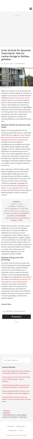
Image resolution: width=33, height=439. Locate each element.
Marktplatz (17, 317)
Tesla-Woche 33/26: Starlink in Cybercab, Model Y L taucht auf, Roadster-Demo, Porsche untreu (16, 399)
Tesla (23, 311)
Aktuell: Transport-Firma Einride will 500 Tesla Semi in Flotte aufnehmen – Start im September (16, 379)
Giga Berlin (9, 311)
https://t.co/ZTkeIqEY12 (21, 213)
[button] (16, 9)
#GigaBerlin (16, 202)
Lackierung (17, 311)
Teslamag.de (16, 4)
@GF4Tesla (7, 87)
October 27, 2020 (16, 220)
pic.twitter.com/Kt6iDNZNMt (16, 216)
